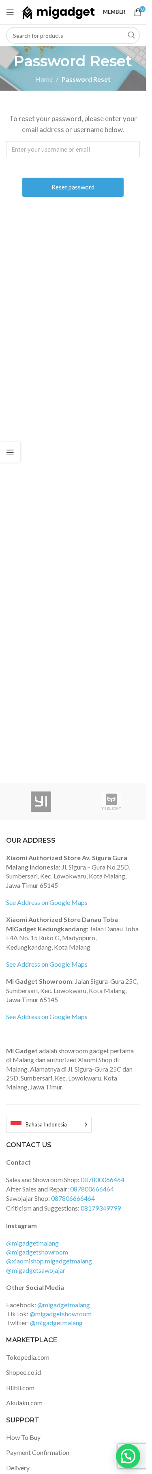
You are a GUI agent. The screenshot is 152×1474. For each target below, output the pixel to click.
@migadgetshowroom (37, 1252)
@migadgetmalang (32, 1243)
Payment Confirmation (37, 1452)
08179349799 (101, 1208)
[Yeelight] (111, 801)
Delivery (18, 1468)
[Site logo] (58, 11)
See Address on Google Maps (47, 902)
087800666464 (92, 1189)
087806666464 (73, 1198)
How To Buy (23, 1437)
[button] (128, 1456)
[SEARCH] (131, 35)
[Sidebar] (10, 452)
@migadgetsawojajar (35, 1270)
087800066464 (102, 1179)
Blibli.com (20, 1387)
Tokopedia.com (27, 1357)
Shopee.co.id (23, 1372)
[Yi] (41, 801)
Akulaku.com (24, 1403)
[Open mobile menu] (10, 12)
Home (44, 79)
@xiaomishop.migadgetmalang (49, 1261)
